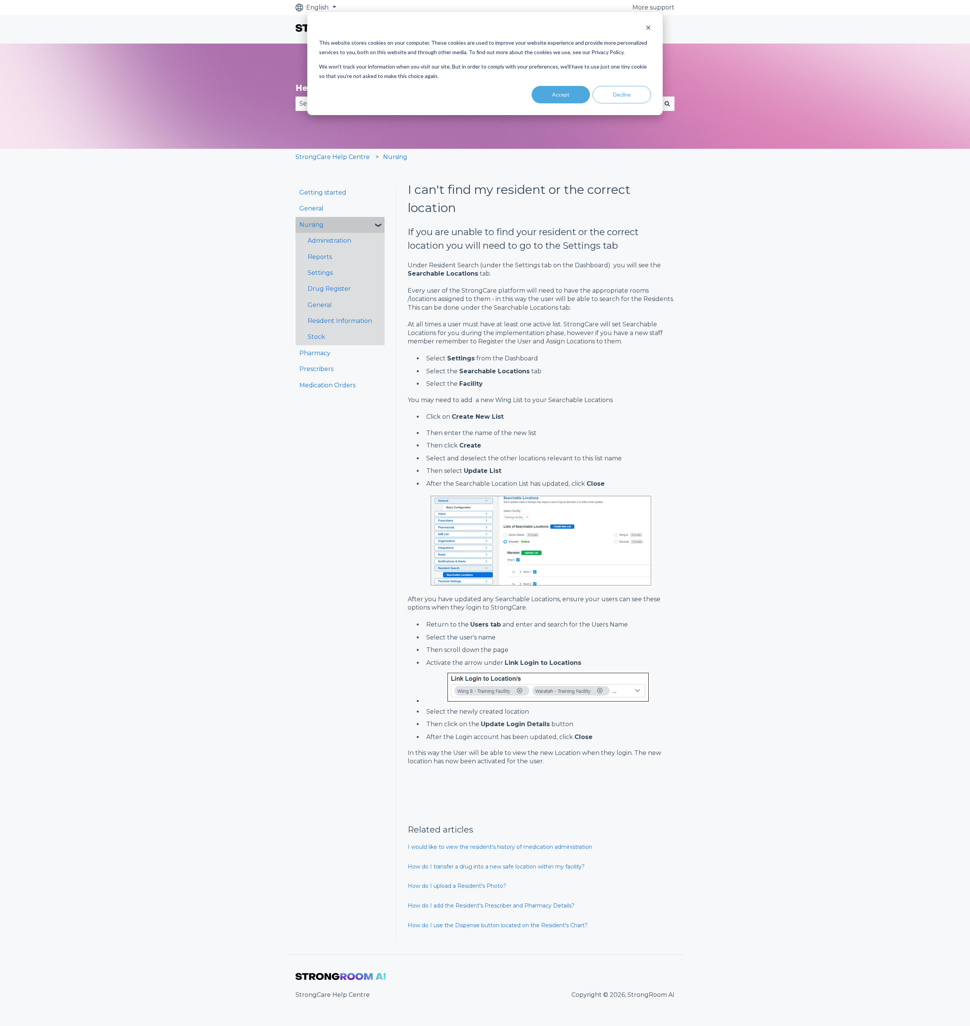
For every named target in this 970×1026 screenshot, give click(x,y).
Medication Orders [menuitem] (327, 385)
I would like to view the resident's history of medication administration (500, 847)
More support (653, 7)
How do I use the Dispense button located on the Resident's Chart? (498, 925)
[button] (378, 225)
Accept (560, 94)
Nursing (395, 157)
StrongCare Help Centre (333, 157)
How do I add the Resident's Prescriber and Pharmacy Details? (491, 905)
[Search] (667, 104)
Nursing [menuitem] (311, 224)
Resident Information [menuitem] (340, 320)
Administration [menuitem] (329, 240)
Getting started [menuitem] (322, 192)
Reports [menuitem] (320, 256)
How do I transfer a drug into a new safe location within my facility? (496, 866)
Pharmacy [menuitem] (314, 353)
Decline (622, 94)
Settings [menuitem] (320, 272)
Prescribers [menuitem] (316, 369)
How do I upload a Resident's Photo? (457, 886)
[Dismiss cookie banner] (648, 28)
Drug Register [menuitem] (329, 288)
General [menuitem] (311, 208)
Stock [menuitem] (316, 336)
